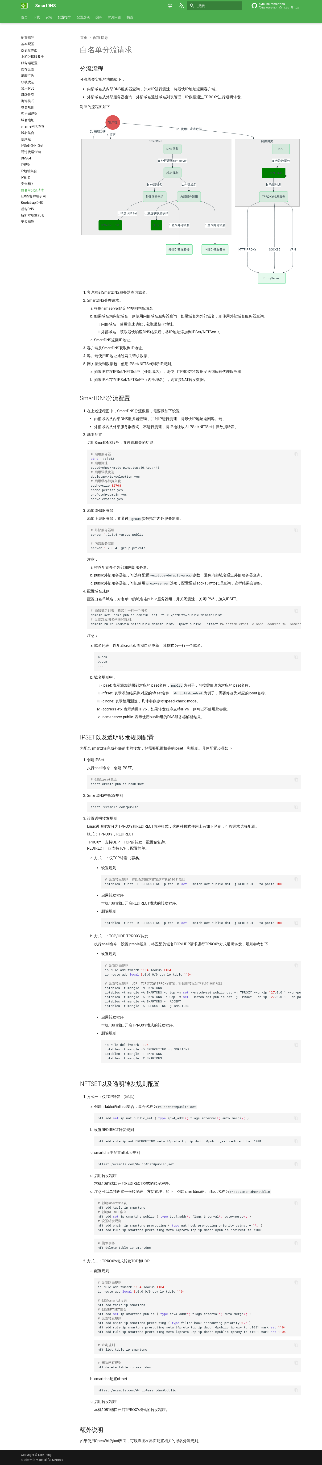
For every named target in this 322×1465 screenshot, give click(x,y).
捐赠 (130, 17)
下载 (36, 17)
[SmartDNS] (24, 5)
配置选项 (83, 17)
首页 (24, 17)
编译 (98, 17)
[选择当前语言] (181, 5)
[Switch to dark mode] (170, 5)
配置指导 (64, 17)
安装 (48, 17)
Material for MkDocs (49, 1459)
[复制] (296, 454)
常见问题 (114, 17)
